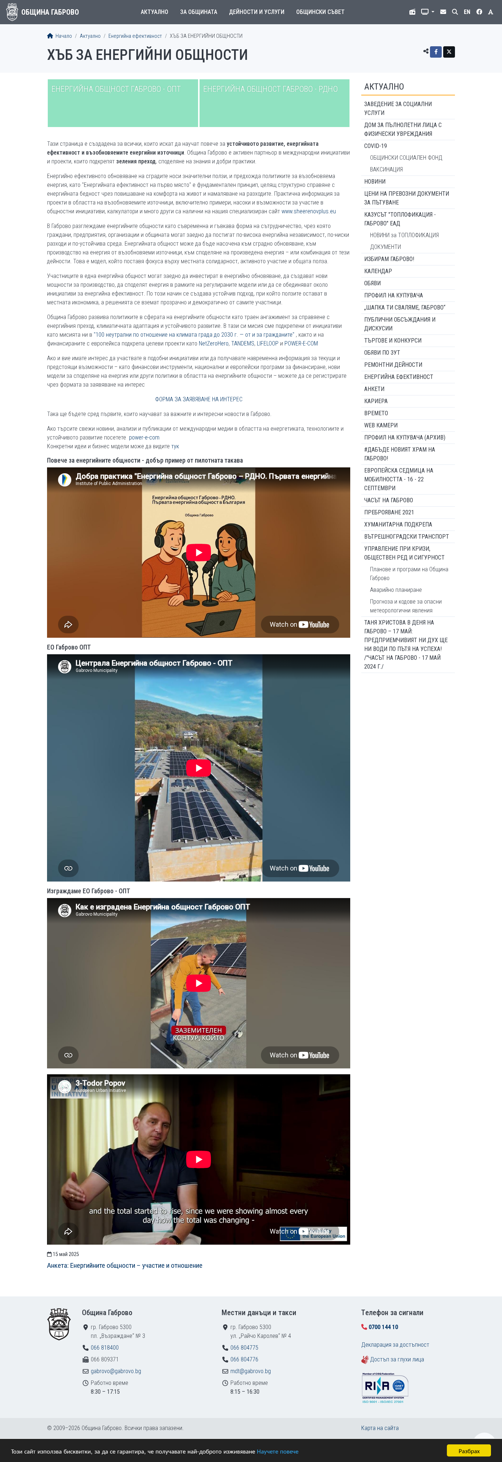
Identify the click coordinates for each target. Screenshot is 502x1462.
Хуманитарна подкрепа (398, 524)
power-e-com (144, 437)
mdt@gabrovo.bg (250, 1371)
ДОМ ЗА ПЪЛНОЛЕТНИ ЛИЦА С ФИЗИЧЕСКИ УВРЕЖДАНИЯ (403, 129)
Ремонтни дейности (393, 364)
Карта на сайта (380, 1428)
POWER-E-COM (301, 343)
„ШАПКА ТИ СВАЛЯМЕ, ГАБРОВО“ (404, 307)
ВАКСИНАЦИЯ (386, 169)
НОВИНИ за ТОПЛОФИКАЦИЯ (404, 235)
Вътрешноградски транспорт (406, 536)
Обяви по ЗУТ (382, 352)
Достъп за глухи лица (397, 1359)
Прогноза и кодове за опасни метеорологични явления (406, 606)
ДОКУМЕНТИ (385, 246)
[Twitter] (449, 52)
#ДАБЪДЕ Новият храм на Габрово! (399, 454)
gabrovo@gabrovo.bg (116, 1371)
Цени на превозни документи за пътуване (406, 198)
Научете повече (277, 1450)
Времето (376, 413)
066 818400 (105, 1347)
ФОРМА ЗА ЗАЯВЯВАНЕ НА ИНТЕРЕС (199, 399)
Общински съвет (320, 11)
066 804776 (244, 1359)
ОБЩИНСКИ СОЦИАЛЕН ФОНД (406, 157)
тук (175, 446)
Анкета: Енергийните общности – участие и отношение (124, 1265)
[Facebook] (436, 52)
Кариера (376, 401)
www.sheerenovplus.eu (309, 211)
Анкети (374, 389)
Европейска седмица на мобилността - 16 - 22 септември (398, 479)
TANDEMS (242, 343)
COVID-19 (375, 145)
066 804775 (244, 1347)
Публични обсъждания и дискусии (399, 324)
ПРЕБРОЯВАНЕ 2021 (389, 512)
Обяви (372, 283)
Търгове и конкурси (393, 340)
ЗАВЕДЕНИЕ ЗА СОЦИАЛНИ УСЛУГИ (398, 108)
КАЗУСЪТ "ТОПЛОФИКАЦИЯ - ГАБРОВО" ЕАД (400, 219)
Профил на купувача (393, 295)
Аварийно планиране (396, 589)
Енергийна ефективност (135, 36)
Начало (63, 36)
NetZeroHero (214, 343)
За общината (198, 11)
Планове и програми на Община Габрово (409, 574)
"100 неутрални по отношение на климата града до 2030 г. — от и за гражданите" (194, 334)
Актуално (154, 11)
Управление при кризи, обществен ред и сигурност (404, 553)
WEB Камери (381, 425)
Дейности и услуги (256, 11)
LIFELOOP (268, 343)
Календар (378, 271)
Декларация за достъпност (395, 1344)
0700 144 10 (383, 1327)
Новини (375, 181)
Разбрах (469, 1450)
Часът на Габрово (388, 500)
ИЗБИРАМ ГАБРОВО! (389, 259)
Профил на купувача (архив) (404, 437)
